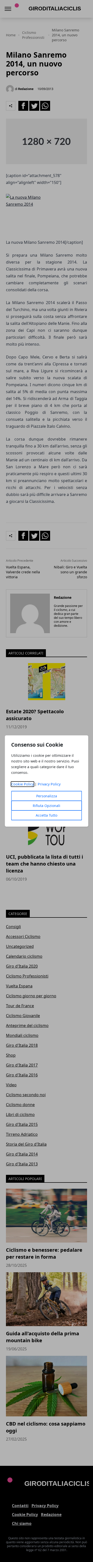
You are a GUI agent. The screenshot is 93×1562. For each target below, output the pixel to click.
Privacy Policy (49, 784)
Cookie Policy (22, 784)
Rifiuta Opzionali (46, 805)
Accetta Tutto (46, 815)
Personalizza (46, 796)
